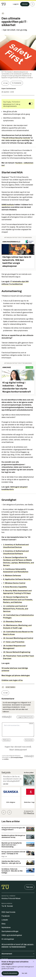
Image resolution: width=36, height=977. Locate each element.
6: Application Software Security (17, 579)
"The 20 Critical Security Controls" (16, 138)
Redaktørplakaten (18, 947)
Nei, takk (24, 973)
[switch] (31, 103)
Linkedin (5, 920)
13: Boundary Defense (12, 621)
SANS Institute (8, 205)
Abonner (24, 4)
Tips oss (29, 887)
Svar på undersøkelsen (10, 973)
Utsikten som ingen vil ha (12, 680)
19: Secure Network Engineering (16, 652)
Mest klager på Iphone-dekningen (16, 675)
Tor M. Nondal (7, 906)
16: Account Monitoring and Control (18, 638)
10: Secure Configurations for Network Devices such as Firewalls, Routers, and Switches (18, 599)
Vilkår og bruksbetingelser (12, 935)
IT (3, 13)
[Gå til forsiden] (4, 4)
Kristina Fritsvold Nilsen (11, 898)
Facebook (6, 916)
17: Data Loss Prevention (13, 642)
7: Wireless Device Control (14, 583)
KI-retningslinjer (8, 939)
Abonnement (7, 954)
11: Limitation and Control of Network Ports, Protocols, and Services (15, 608)
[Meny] (32, 4)
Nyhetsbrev (10, 687)
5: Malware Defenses (12, 575)
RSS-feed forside (8, 912)
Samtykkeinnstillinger (10, 931)
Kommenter (17, 83)
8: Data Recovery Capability (15, 587)
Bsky (3, 924)
